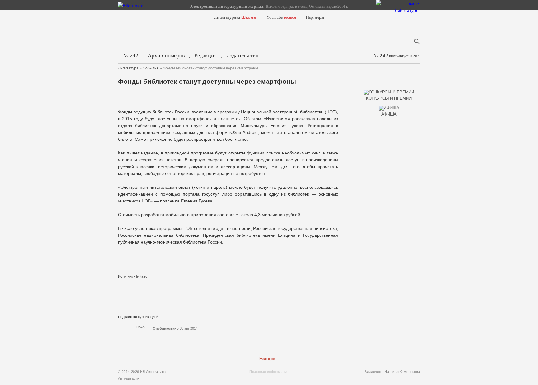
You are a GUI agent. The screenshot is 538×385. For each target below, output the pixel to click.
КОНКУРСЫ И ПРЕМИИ (389, 98)
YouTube (281, 17)
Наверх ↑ (269, 358)
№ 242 (130, 55)
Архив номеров (166, 55)
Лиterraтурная (235, 17)
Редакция (205, 55)
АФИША (389, 114)
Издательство (242, 55)
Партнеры (315, 17)
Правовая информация (269, 371)
